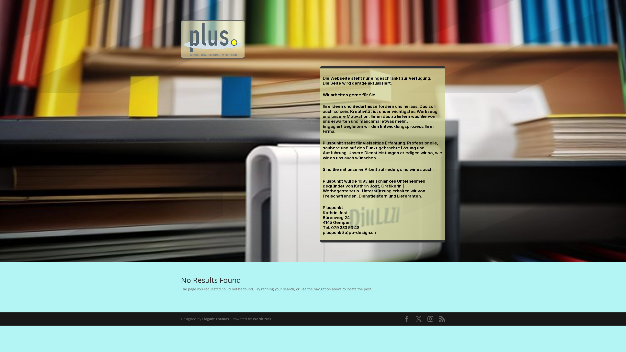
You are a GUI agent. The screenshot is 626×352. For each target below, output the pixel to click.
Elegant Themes (215, 319)
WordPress (262, 319)
